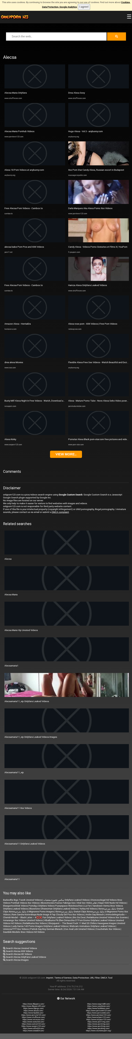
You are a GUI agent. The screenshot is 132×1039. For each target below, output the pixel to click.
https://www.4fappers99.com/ (33, 1006)
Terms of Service (63, 977)
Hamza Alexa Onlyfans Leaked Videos (87, 285)
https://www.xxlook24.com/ (33, 1031)
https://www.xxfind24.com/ (33, 1028)
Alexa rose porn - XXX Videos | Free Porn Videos (92, 323)
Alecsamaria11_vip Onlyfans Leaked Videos (26, 701)
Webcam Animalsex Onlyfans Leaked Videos (92, 926)
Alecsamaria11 (12, 879)
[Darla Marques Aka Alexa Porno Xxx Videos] (98, 203)
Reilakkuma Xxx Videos (35, 923)
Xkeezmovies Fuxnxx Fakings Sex (58, 902)
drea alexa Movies (13, 362)
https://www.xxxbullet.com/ (33, 1022)
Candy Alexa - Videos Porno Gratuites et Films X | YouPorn (97, 246)
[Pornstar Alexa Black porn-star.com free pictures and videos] (98, 434)
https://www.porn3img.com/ (98, 1026)
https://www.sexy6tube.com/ (98, 1006)
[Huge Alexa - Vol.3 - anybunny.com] (98, 126)
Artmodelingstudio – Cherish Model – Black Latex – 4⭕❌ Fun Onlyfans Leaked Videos (65, 916)
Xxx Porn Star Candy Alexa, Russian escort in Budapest (96, 169)
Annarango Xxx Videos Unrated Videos (23, 920)
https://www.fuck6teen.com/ (98, 1008)
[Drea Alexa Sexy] (98, 87)
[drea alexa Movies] (34, 357)
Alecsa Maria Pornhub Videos (19, 131)
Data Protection (81, 977)
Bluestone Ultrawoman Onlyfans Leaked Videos (53, 908)
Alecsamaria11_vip (14, 772)
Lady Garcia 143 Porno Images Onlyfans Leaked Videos (40, 926)
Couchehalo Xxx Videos (108, 929)
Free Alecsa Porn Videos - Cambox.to (23, 208)
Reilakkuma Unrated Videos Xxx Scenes (107, 917)
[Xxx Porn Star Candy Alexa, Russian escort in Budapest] (98, 164)
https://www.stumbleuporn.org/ (98, 1031)
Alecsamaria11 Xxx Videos (18, 808)
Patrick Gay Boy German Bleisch (46, 929)
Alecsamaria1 (11, 665)
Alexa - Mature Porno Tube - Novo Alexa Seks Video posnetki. (99, 400)
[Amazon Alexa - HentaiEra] (34, 318)
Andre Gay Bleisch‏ (94, 914)
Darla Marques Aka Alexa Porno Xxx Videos (90, 208)
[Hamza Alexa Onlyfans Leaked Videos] (98, 280)
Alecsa (8, 558)
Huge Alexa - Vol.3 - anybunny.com (85, 131)
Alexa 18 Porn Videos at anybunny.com (24, 169)
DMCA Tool (106, 977)
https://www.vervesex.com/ (34, 1019)
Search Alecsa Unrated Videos (21, 948)
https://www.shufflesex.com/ (33, 1017)
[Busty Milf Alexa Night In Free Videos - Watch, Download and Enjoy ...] (34, 395)
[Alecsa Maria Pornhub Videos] (34, 126)
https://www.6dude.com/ (33, 1011)
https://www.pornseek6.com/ (98, 1013)
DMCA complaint (60, 512)
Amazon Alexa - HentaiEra (17, 323)
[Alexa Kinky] (34, 434)
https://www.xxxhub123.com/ (33, 1024)
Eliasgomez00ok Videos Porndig (20, 905)
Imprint (49, 977)
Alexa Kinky (10, 439)
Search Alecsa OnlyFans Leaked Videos (25, 957)
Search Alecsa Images (17, 959)
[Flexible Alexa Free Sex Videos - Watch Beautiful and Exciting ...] (98, 357)
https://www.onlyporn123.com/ (98, 1019)
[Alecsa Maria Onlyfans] (34, 87)
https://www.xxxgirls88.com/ (98, 1004)
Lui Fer (87, 905)
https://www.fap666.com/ (33, 1013)
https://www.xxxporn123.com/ (33, 1026)
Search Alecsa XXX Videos (19, 951)
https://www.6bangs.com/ (33, 1008)
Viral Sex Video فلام (86, 902)
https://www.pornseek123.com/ (98, 1011)
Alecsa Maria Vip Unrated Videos (21, 630)
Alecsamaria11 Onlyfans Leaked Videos (24, 843)
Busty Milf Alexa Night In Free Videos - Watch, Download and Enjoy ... (39, 400)
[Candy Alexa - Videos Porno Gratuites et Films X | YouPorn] (98, 241)
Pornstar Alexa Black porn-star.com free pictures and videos (98, 439)
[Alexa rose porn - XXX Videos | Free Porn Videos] (98, 318)
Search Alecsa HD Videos (18, 954)
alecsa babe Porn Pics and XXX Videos (24, 246)
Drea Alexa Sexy (76, 92)
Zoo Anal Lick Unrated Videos (79, 929)
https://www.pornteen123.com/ (98, 1015)
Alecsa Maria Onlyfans (15, 92)
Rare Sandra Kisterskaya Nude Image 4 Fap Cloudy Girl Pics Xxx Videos (48, 914)
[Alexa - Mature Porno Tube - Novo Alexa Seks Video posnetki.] (98, 395)
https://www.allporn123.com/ (98, 1017)
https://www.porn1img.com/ (98, 1022)
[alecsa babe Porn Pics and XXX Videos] (34, 241)
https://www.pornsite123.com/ (33, 1015)
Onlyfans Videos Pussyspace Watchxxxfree (60, 905)
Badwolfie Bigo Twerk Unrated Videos (22, 899)
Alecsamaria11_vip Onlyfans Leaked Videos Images (30, 737)
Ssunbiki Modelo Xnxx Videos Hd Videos (24, 932)
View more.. (66, 454)
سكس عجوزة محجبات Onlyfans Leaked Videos (66, 899)
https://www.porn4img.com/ (98, 1028)
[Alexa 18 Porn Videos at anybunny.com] (34, 164)
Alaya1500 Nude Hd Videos (112, 902)
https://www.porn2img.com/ (98, 1024)
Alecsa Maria (11, 594)
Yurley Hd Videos (88, 908)
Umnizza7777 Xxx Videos (16, 929)
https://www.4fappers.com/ (33, 1004)
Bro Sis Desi (79, 917)
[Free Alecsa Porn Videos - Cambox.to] (34, 203)
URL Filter (95, 977)
